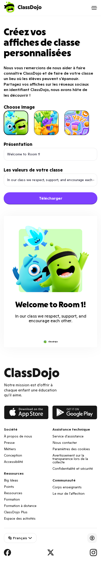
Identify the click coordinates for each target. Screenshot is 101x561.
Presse (9, 442)
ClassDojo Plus (15, 512)
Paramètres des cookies (71, 449)
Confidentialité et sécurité (72, 468)
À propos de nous (18, 436)
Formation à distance (20, 506)
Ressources (13, 493)
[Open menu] (94, 8)
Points (9, 486)
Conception (13, 455)
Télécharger (50, 198)
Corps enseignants (67, 487)
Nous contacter (64, 442)
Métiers (10, 449)
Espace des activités (20, 518)
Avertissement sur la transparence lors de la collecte (70, 458)
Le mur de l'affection (68, 493)
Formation (12, 499)
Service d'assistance (68, 436)
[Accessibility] (92, 538)
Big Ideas (11, 480)
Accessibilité (13, 461)
